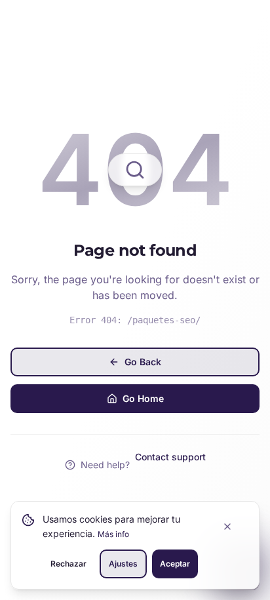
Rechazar (68, 564)
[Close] (234, 526)
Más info (113, 534)
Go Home (143, 398)
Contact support (170, 456)
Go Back (143, 361)
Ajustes (123, 564)
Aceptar (175, 564)
